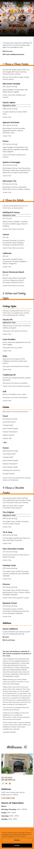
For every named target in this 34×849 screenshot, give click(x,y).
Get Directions (9, 798)
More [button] (27, 3)
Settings (17, 840)
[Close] (32, 830)
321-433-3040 (6, 777)
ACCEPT (17, 845)
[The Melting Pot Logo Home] (9, 4)
